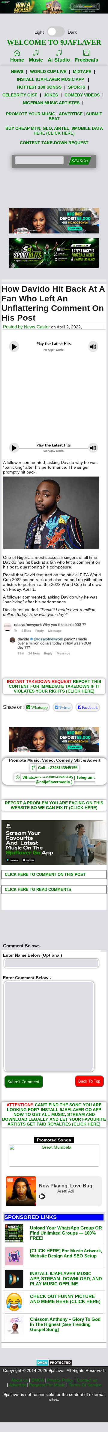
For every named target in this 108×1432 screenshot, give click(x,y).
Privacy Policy (60, 1380)
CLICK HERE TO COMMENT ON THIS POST (45, 874)
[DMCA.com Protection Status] (54, 1364)
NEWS (17, 71)
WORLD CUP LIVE (48, 71)
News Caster (37, 326)
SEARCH (79, 161)
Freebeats (86, 60)
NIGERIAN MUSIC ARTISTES (51, 102)
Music (36, 60)
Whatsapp (39, 707)
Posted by (13, 326)
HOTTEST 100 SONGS (39, 87)
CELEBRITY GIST (19, 95)
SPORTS (76, 87)
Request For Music (47, 1384)
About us (20, 1380)
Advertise (18, 1384)
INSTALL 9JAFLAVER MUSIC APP (50, 79)
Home (17, 60)
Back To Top (89, 1081)
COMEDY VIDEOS (82, 95)
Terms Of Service (85, 1384)
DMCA (38, 1380)
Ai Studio (59, 60)
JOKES (51, 95)
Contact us (87, 1380)
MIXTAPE (82, 71)
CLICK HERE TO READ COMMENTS (37, 889)
